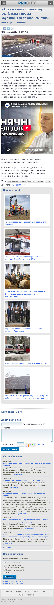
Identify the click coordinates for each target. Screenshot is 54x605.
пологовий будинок (35, 181)
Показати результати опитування (13, 581)
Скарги (27, 592)
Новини (45, 592)
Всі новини (7, 547)
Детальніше (18, 475)
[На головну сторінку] (27, 4)
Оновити (40, 444)
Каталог (20, 595)
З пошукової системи (13, 565)
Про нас (9, 592)
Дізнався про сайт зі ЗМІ (15, 567)
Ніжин (48, 181)
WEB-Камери (31, 595)
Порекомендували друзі (15, 570)
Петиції (18, 592)
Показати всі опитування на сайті (13, 583)
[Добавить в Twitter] (8, 28)
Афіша (36, 592)
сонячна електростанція (17, 181)
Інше (8, 572)
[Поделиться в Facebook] (4, 28)
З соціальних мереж (13, 563)
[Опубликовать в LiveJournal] (12, 28)
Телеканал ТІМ (18, 184)
